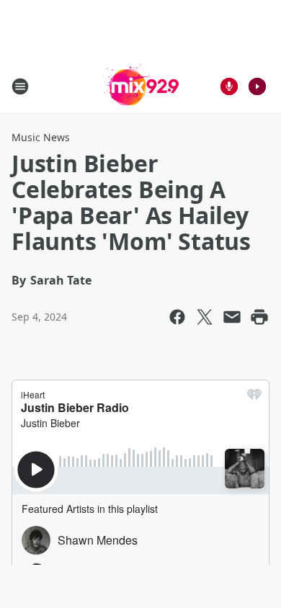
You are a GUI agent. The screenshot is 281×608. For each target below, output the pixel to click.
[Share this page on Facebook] (177, 317)
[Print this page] (259, 317)
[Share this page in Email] (232, 317)
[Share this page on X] (205, 317)
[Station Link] (140, 86)
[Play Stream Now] (257, 86)
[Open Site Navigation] (20, 86)
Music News (41, 137)
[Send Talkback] (229, 86)
